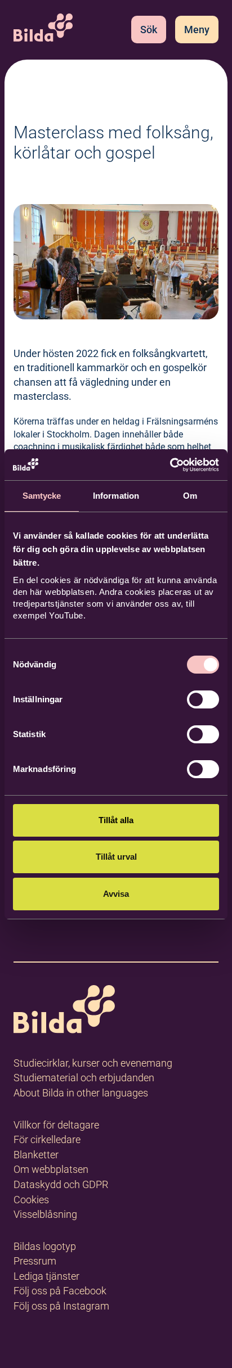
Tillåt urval (116, 856)
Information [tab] (116, 495)
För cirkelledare (47, 1139)
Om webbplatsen (51, 1169)
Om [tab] (190, 495)
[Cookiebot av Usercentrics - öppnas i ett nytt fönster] (170, 465)
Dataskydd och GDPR (61, 1184)
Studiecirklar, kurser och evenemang (93, 1063)
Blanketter (36, 1155)
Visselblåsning (45, 1214)
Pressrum (35, 1261)
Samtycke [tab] (42, 495)
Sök (148, 29)
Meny (196, 29)
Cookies (31, 1200)
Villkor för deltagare (56, 1125)
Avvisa (116, 894)
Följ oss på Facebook (60, 1291)
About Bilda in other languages (81, 1093)
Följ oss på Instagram (61, 1306)
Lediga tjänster (46, 1276)
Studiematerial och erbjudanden (84, 1077)
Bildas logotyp (45, 1246)
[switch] (203, 699)
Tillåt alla (116, 820)
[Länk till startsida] (64, 1011)
